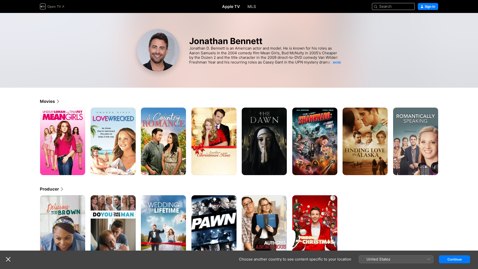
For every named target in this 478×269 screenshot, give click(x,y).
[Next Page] (443, 141)
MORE (337, 62)
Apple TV (231, 6)
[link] (50, 101)
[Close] (8, 259)
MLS (251, 6)
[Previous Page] (34, 141)
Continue (454, 259)
